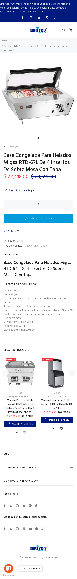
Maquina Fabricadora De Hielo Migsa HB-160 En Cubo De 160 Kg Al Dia (57, 404)
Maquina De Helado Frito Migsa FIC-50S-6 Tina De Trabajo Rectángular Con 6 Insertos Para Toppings (20, 406)
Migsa (19, 241)
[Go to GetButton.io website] (8, 575)
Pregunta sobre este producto (25, 190)
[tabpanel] (38, 97)
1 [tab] (38, 138)
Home (4, 41)
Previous (5, 373)
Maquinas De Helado (35, 246)
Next (71, 373)
